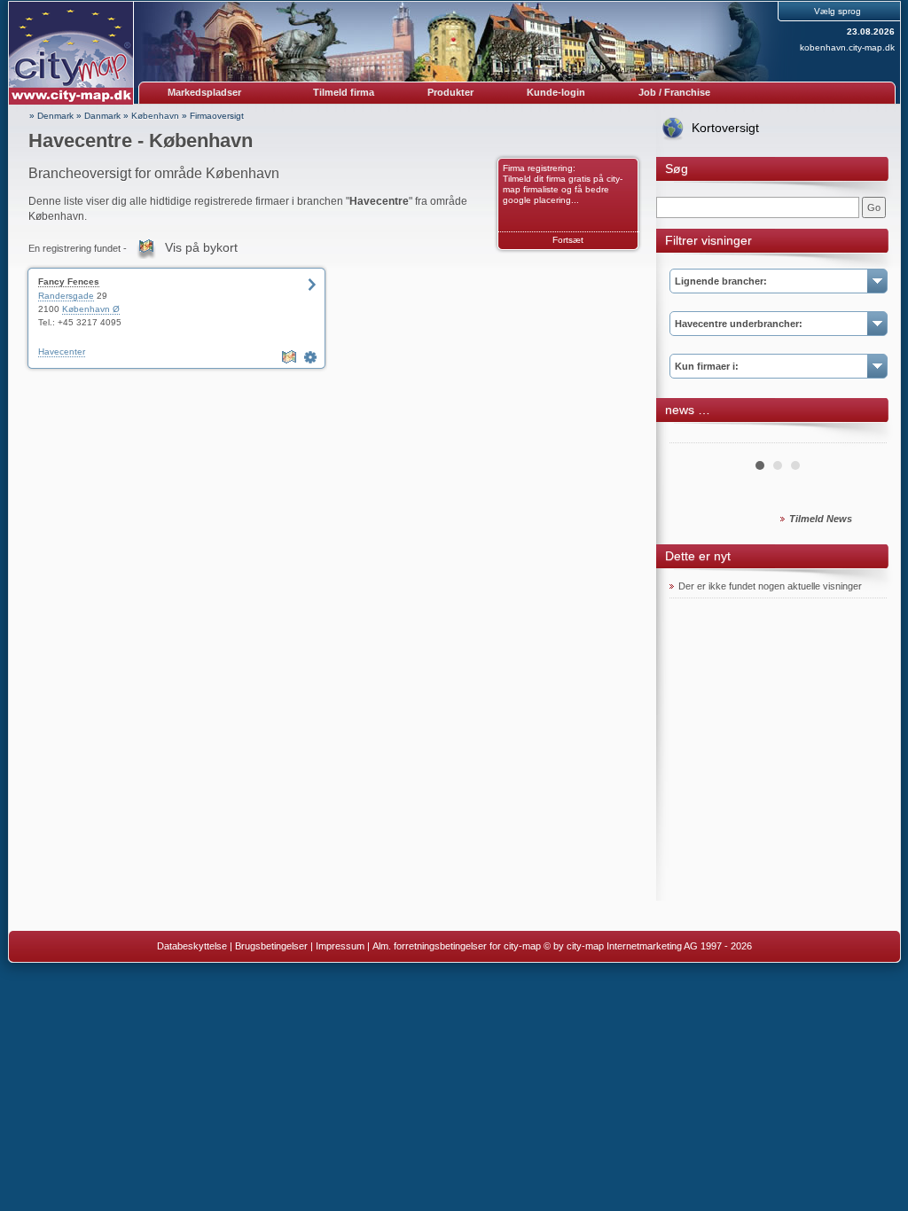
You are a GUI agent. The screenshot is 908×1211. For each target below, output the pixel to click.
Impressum (340, 946)
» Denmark (51, 116)
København (155, 116)
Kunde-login (556, 92)
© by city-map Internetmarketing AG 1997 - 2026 (648, 946)
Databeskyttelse (192, 946)
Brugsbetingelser (271, 946)
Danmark (102, 116)
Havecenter (61, 351)
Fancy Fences (68, 281)
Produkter (450, 92)
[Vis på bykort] (291, 357)
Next (863, 436)
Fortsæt (567, 240)
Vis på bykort (201, 247)
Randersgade (66, 296)
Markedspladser (204, 92)
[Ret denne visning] (312, 357)
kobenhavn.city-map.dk (847, 47)
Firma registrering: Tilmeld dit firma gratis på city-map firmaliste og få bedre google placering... (562, 184)
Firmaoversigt (217, 116)
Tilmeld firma (343, 92)
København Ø (91, 309)
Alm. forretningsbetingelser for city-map (456, 946)
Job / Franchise (674, 92)
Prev (692, 436)
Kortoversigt (725, 128)
